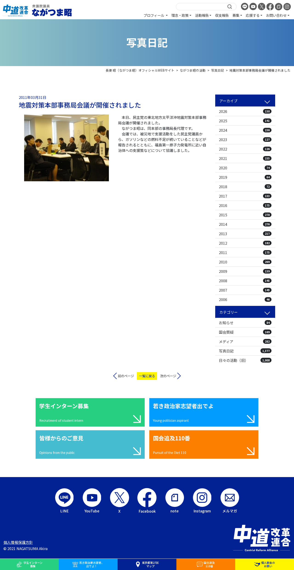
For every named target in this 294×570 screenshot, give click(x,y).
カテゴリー (228, 312)
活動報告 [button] (202, 15)
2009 (244, 271)
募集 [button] (235, 15)
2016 (244, 205)
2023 (244, 139)
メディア (244, 341)
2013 (244, 233)
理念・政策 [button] (180, 15)
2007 (244, 290)
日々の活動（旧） (244, 360)
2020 (244, 167)
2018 (244, 186)
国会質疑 (244, 332)
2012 (244, 243)
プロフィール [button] (154, 15)
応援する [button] (253, 15)
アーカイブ (228, 100)
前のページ (126, 375)
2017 (244, 196)
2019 (244, 177)
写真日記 (244, 351)
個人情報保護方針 (18, 542)
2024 (244, 130)
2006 (244, 299)
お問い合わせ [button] (276, 15)
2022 (244, 149)
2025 (244, 120)
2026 (244, 111)
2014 (244, 224)
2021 (244, 158)
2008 (244, 280)
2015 (244, 215)
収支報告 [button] (222, 15)
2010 (244, 262)
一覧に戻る (147, 375)
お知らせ (244, 322)
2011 (244, 252)
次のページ (168, 375)
